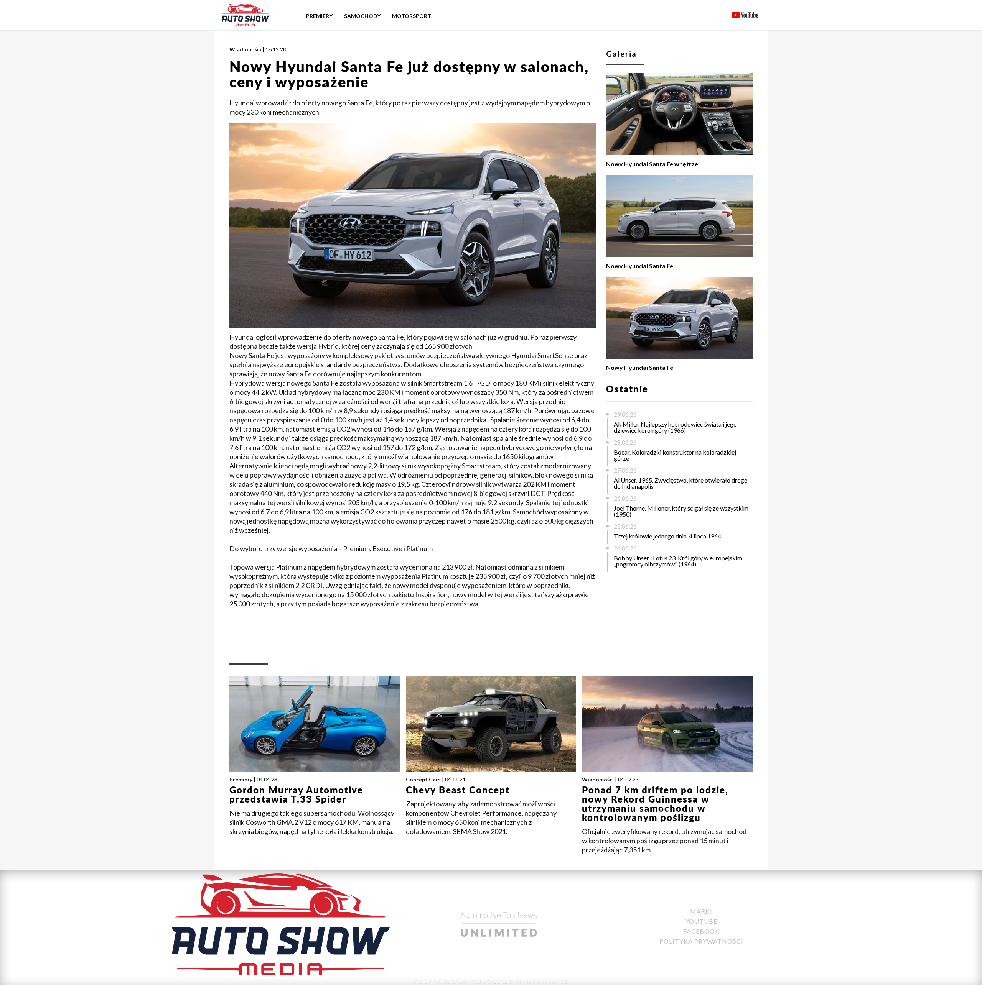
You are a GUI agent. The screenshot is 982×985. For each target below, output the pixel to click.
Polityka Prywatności (701, 941)
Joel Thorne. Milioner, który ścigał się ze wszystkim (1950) (681, 511)
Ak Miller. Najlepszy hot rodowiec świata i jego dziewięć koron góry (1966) (675, 427)
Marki (701, 911)
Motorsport (411, 16)
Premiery (319, 16)
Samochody (362, 16)
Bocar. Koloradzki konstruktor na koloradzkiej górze (675, 455)
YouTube (701, 921)
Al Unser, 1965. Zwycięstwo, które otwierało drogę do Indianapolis (680, 483)
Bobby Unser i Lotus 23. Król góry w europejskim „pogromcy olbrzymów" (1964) (678, 561)
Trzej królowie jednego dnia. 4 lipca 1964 (667, 536)
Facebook (701, 931)
